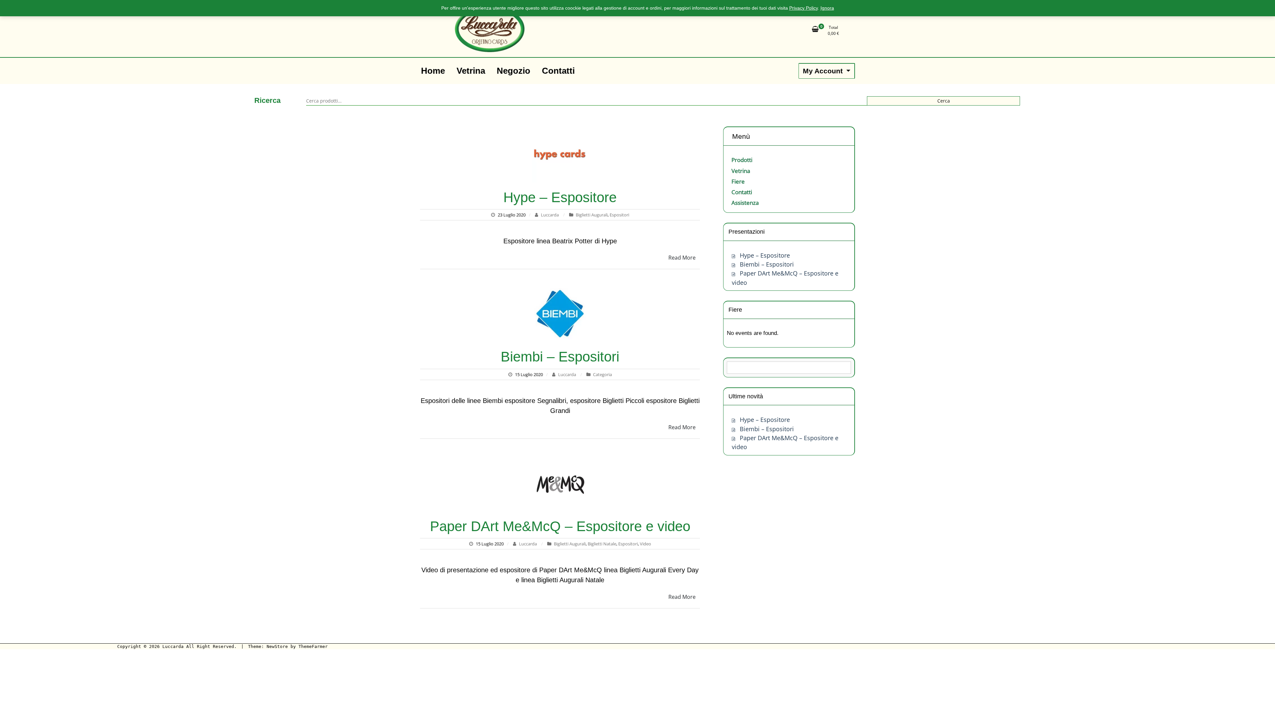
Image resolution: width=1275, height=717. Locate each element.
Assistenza (745, 202)
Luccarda (550, 215)
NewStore (277, 646)
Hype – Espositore (560, 197)
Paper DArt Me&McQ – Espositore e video (560, 526)
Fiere (738, 181)
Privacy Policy (803, 8)
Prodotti (741, 160)
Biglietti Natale (602, 544)
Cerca (943, 101)
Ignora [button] (827, 8)
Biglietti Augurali (592, 215)
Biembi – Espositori (560, 356)
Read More (682, 257)
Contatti (741, 192)
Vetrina (740, 171)
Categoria (602, 374)
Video (645, 544)
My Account (824, 71)
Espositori (619, 215)
